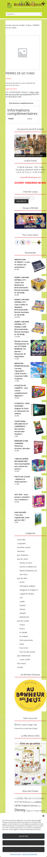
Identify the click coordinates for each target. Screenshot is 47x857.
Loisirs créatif (25, 659)
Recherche (21, 201)
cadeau (38, 801)
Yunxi (19, 97)
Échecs (22, 628)
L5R (21, 597)
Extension (21, 551)
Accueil (8, 25)
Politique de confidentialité (29, 854)
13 (37, 798)
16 (15, 802)
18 (21, 802)
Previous (17, 134)
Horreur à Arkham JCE (28, 567)
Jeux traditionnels (26, 94)
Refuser (23, 843)
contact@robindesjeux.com (30, 177)
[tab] (21, 103)
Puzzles (20, 667)
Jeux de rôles (22, 578)
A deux (28, 25)
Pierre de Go (12, 97)
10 (30, 798)
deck (39, 806)
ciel (32, 805)
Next (43, 134)
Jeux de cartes (22, 559)
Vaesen (22, 609)
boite (32, 802)
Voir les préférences (23, 849)
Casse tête (21, 539)
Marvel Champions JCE (28, 570)
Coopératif (21, 543)
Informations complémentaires (21, 103)
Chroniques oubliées (27, 586)
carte (17, 805)
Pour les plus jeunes (27, 652)
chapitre (25, 805)
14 (40, 798)
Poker (22, 644)
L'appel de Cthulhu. (27, 594)
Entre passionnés (26, 640)
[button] (43, 816)
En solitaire (24, 636)
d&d (35, 806)
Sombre (23, 605)
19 (23, 802)
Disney (19, 809)
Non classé (21, 663)
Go (7, 97)
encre (42, 810)
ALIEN (22, 582)
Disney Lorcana (26, 563)
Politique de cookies (15, 854)
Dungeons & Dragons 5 (29, 590)
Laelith (22, 601)
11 (32, 798)
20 (26, 802)
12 (35, 798)
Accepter (23, 836)
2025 (28, 802)
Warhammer (24, 617)
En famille (23, 632)
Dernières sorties (23, 547)
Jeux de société (18, 25)
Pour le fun (24, 648)
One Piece (23, 574)
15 (43, 798)
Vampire (23, 613)
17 (18, 802)
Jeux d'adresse (22, 555)
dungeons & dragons (33, 811)
